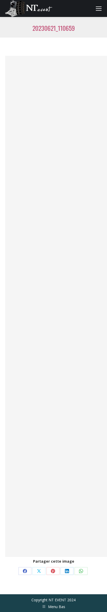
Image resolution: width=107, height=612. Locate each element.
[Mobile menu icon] (99, 8)
